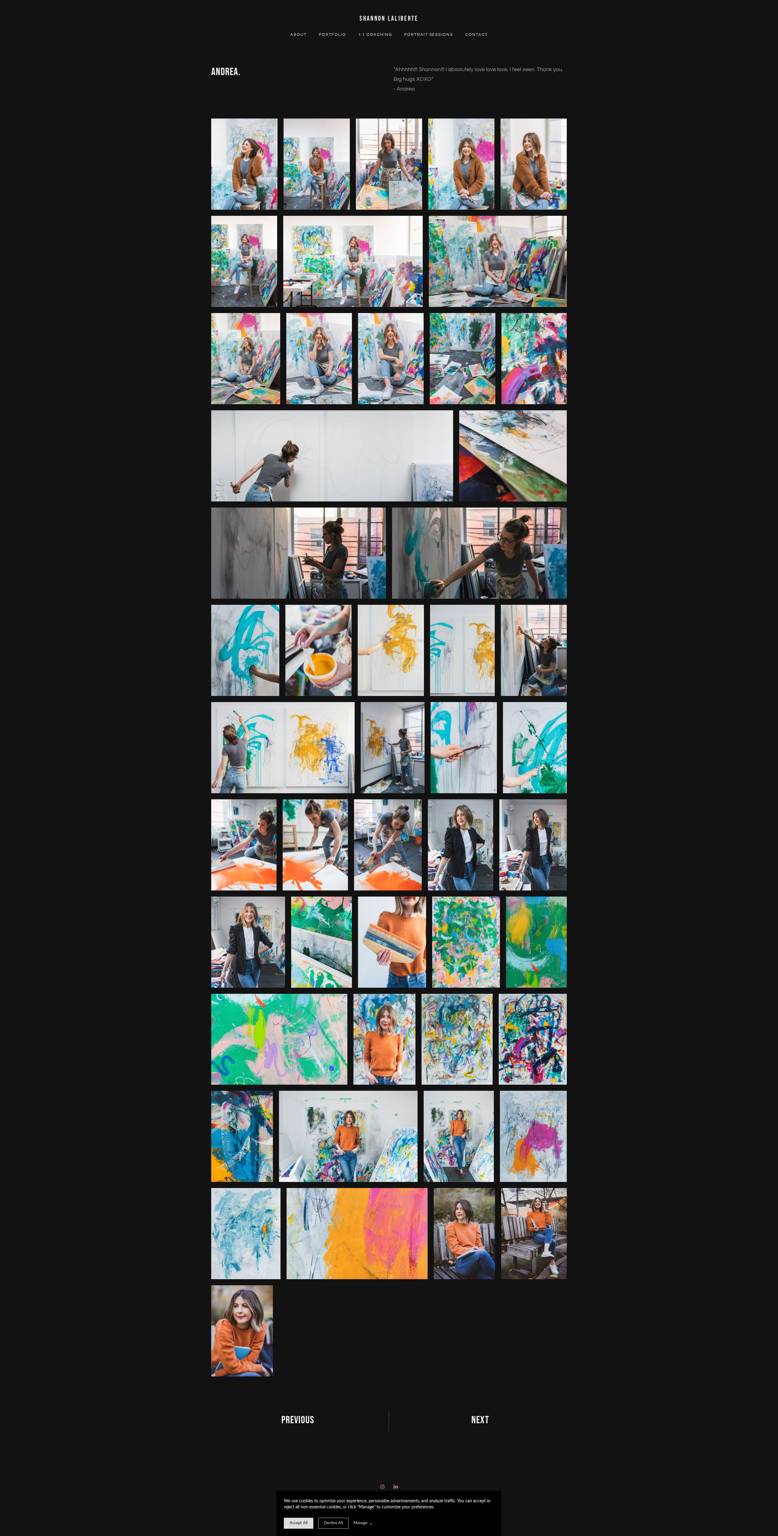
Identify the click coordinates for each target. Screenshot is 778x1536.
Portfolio (332, 35)
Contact (476, 35)
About (298, 35)
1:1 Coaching (375, 35)
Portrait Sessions (428, 35)
